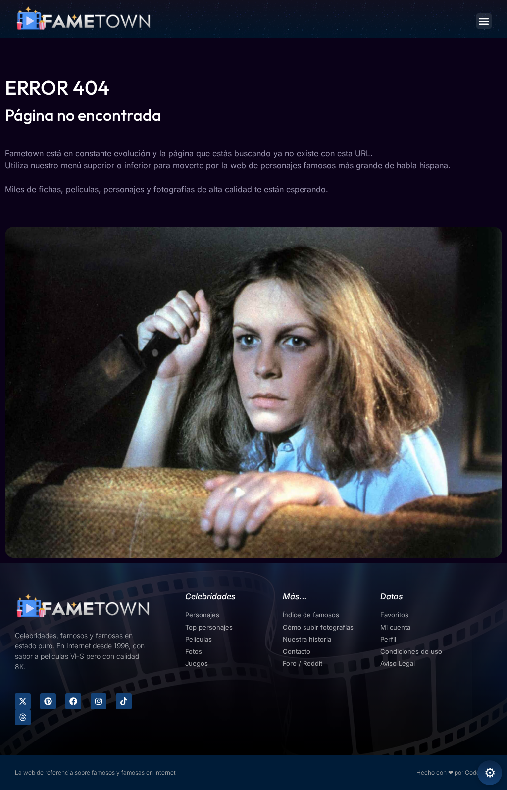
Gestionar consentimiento (489, 772)
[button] (484, 21)
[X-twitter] (23, 701)
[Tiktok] (124, 701)
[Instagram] (98, 701)
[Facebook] (73, 701)
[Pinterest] (48, 701)
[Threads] (23, 717)
